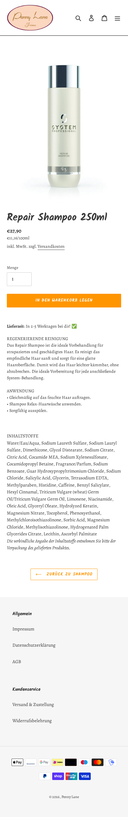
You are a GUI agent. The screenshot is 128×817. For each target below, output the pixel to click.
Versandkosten (51, 246)
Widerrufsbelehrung (32, 721)
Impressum (23, 629)
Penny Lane (70, 796)
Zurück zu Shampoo (69, 574)
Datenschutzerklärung (34, 645)
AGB (16, 661)
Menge (12, 267)
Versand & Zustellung (33, 704)
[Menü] (117, 18)
